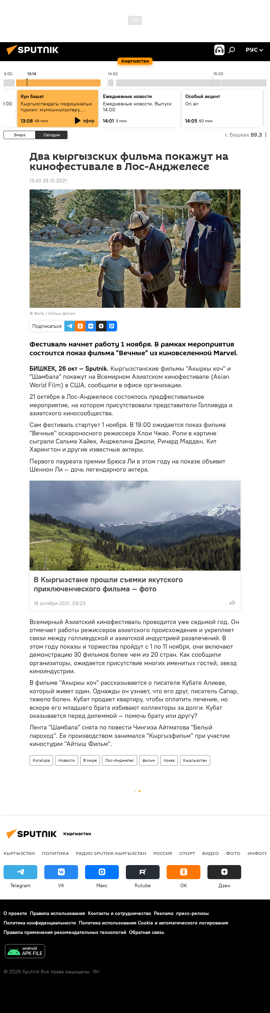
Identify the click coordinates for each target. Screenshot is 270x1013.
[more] (232, 603)
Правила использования (57, 913)
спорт (187, 853)
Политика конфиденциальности (40, 923)
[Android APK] (25, 952)
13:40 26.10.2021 (48, 180)
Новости (66, 760)
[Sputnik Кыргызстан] (34, 56)
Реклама (163, 913)
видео (210, 853)
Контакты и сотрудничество (119, 913)
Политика (55, 853)
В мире (90, 760)
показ (169, 760)
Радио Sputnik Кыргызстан (111, 853)
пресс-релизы (192, 913)
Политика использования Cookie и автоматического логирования (153, 923)
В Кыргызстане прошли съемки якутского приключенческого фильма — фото (108, 584)
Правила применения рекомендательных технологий (65, 932)
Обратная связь (146, 932)
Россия (162, 853)
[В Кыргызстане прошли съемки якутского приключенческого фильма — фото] (135, 526)
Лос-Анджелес (119, 760)
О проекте (15, 913)
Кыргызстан (195, 760)
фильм (148, 760)
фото (233, 853)
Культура (41, 760)
